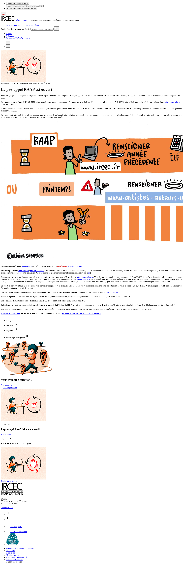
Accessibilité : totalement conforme (19, 548)
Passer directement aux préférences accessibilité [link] (25, 6)
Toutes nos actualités (9, 481)
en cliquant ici (112, 292)
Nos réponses (6, 385)
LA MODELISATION (10, 313)
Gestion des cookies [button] (14, 562)
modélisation (27, 266)
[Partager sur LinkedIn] (16, 325)
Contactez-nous (7, 508)
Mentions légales (12, 555)
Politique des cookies (14, 560)
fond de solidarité (37, 271)
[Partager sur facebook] (15, 320)
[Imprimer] (16, 330)
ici (89, 273)
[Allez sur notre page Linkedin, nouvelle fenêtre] (8, 520)
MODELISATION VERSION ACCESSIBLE (81, 313)
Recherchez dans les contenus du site (15, 29)
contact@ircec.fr (83, 279)
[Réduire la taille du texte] (8, 42)
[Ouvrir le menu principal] (3, 14)
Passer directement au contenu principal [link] (21, 8)
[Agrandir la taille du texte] (8, 46)
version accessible (69, 266)
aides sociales (23, 271)
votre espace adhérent (173, 102)
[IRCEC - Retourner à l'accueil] (12, 495)
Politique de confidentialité (16, 557)
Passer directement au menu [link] (17, 3)
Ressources (10, 553)
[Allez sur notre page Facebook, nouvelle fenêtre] (8, 515)
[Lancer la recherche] (56, 28)
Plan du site (10, 551)
